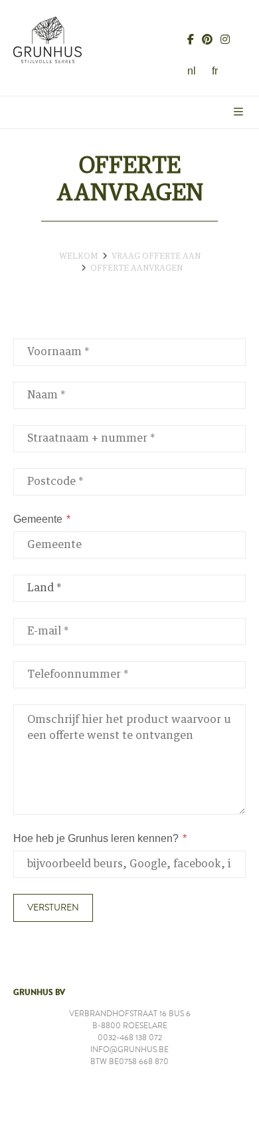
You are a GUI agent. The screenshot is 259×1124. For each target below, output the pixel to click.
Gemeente (37, 519)
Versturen (53, 907)
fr (215, 70)
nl (191, 70)
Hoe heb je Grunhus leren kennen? (96, 838)
